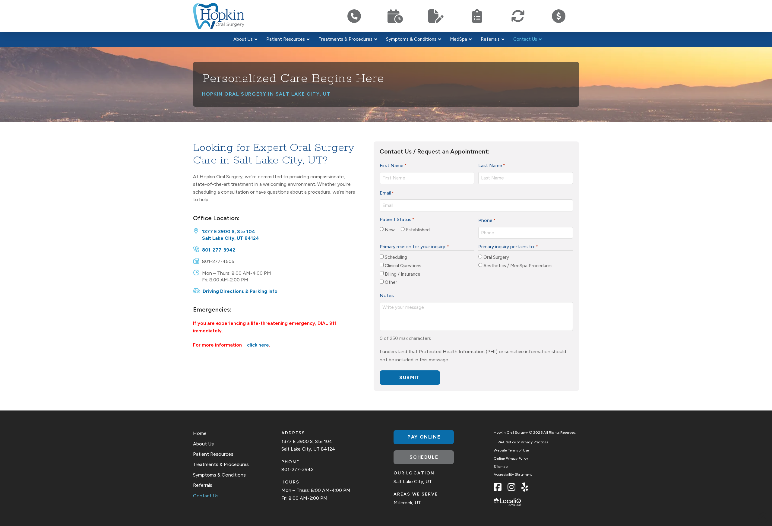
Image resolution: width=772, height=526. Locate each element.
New (390, 230)
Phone (486, 220)
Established (418, 230)
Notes (387, 295)
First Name (393, 165)
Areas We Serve (416, 494)
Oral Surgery (496, 257)
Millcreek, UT (407, 502)
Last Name (491, 165)
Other (391, 282)
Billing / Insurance (402, 274)
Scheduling (396, 257)
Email (387, 193)
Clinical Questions (403, 265)
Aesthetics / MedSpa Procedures (517, 265)
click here (258, 345)
